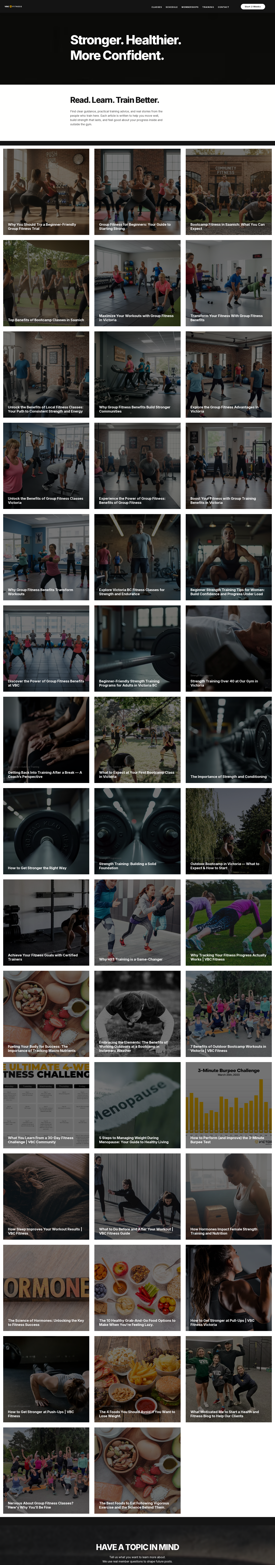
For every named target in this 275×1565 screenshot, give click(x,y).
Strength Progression (201, 675)
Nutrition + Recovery (110, 1314)
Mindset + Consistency (20, 1497)
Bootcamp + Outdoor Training (23, 766)
